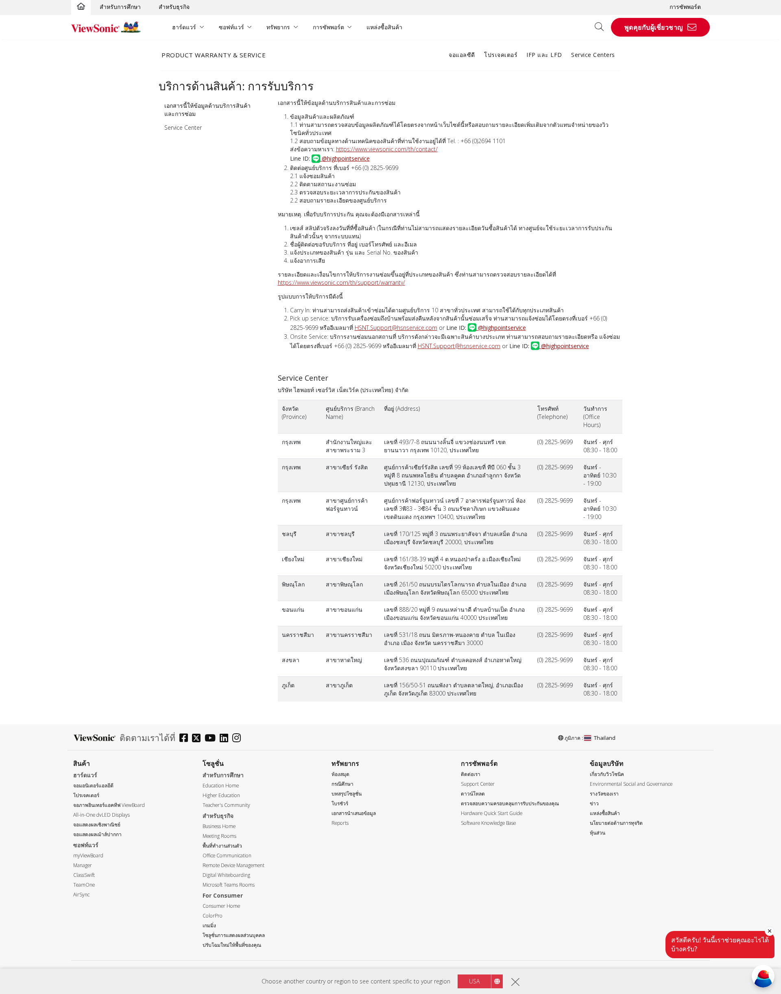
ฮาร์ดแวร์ (184, 27)
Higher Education (221, 795)
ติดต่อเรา (470, 774)
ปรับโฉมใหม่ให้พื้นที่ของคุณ (232, 945)
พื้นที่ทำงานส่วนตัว (222, 845)
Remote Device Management (233, 865)
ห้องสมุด (340, 774)
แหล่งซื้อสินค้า (384, 27)
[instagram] (238, 739)
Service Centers (593, 55)
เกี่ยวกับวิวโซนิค (607, 774)
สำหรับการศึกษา (120, 7)
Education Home (221, 785)
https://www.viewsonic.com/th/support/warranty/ (341, 282)
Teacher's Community (226, 805)
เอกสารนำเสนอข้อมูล (354, 813)
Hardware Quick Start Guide (491, 813)
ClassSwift (84, 875)
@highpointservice (345, 158)
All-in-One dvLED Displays (101, 814)
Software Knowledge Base (488, 823)
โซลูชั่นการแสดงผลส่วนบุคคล (234, 935)
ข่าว (594, 803)
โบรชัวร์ (340, 803)
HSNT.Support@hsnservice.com (396, 327)
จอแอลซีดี (462, 55)
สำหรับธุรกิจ (174, 7)
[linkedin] (226, 739)
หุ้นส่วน (597, 832)
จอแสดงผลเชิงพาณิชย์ (96, 824)
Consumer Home (221, 905)
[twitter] (198, 739)
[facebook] (185, 739)
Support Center (478, 783)
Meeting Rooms (219, 836)
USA (474, 981)
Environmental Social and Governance (631, 783)
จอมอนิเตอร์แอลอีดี (93, 785)
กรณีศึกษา (342, 783)
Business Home (219, 826)
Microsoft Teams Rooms (229, 884)
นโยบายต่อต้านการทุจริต (616, 823)
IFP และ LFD (544, 55)
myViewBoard (88, 855)
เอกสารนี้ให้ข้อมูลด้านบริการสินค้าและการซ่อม (207, 110)
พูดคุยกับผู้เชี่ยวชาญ (653, 27)
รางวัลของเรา (604, 793)
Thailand (604, 737)
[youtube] (212, 739)
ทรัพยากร (278, 27)
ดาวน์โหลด (473, 793)
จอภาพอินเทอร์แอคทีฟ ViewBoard (109, 805)
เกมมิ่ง (209, 925)
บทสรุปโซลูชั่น (347, 793)
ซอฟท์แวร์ (231, 27)
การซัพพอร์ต (685, 7)
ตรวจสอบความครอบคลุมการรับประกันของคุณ (510, 803)
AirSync (81, 894)
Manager (82, 865)
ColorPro (213, 915)
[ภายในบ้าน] (81, 7)
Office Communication (227, 855)
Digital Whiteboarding (226, 875)
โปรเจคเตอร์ (500, 55)
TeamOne (84, 884)
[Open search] (602, 27)
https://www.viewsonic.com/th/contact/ (387, 149)
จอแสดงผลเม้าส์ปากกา (97, 834)
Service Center (183, 127)
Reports (340, 823)
